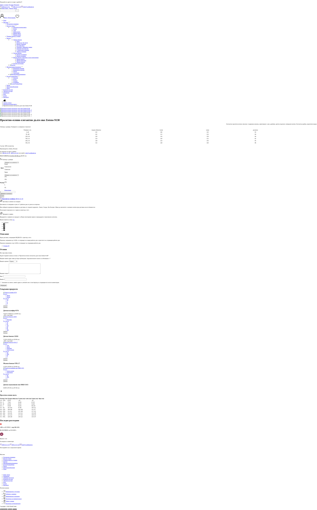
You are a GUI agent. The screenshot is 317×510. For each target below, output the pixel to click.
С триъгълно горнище (23, 50)
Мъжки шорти (21, 59)
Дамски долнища (21, 51)
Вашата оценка (4, 261)
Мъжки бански (21, 62)
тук (13, 219)
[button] (2, 195)
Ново (4, 20)
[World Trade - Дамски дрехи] (8, 8)
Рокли (8, 85)
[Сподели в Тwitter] (4, 226)
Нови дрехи (6, 474)
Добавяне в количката (6, 193)
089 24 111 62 (14, 153)
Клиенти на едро (8, 89)
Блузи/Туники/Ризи (12, 76)
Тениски (15, 78)
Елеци (15, 29)
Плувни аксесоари (18, 63)
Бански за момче (21, 56)
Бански (9, 38)
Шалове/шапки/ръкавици (14, 67)
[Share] (311, 2)
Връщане (16, 5)
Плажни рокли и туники (13, 36)
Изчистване (7, 190)
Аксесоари (16, 73)
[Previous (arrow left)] (3, 255)
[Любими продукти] (17, 17)
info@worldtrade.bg (30, 153)
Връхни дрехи (11, 26)
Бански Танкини (21, 44)
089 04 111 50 (6, 153)
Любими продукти (8, 477)
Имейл (2, 279)
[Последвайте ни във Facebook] (0, 451)
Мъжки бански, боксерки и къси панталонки (26, 57)
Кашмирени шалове (18, 70)
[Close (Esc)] (315, 2)
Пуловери (16, 82)
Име (1, 276)
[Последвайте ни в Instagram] (2, 451)
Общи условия (4, 5)
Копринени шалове (18, 68)
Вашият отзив (4, 273)
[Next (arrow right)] (314, 255)
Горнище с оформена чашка (24, 47)
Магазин (6, 22)
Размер (2, 182)
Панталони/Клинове (12, 86)
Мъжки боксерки (21, 60)
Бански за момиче (22, 54)
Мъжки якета (17, 33)
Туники (15, 81)
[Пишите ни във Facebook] (1, 436)
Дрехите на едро (8, 91)
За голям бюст (21, 45)
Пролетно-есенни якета (19, 27)
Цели (18, 41)
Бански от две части (22, 42)
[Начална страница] (4, 101)
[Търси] (17, 10)
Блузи (15, 79)
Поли (8, 88)
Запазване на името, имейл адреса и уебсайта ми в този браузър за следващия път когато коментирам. (30, 282)
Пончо (15, 71)
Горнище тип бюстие (22, 48)
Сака (14, 30)
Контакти (6, 97)
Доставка (11, 5)
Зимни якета (16, 32)
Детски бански (17, 53)
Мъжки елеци (17, 35)
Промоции (6, 92)
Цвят (2, 168)
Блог (4, 94)
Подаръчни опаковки (13, 24)
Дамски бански (17, 39)
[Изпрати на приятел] (4, 230)
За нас (5, 95)
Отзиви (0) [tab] (6, 246)
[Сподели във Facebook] (4, 224)
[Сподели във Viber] (4, 228)
